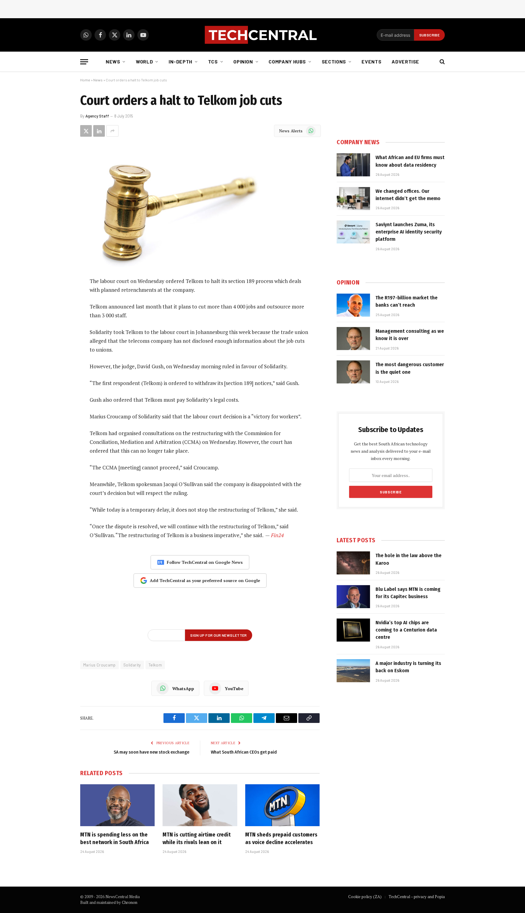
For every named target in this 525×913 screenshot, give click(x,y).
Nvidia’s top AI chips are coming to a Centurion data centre (406, 630)
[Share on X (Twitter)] (86, 131)
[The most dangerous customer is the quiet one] (353, 371)
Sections (334, 61)
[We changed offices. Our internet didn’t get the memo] (353, 198)
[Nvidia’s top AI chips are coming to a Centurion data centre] (353, 630)
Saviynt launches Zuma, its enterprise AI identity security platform (409, 232)
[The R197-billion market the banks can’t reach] (353, 305)
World (144, 61)
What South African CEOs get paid (244, 752)
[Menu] (84, 62)
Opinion (243, 61)
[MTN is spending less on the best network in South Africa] (117, 805)
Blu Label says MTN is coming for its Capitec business (408, 593)
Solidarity (132, 665)
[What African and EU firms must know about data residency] (353, 164)
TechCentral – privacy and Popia (417, 896)
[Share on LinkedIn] (99, 131)
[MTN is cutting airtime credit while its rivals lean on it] (200, 805)
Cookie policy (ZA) (365, 896)
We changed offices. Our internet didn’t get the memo (408, 195)
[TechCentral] (262, 35)
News (113, 61)
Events (371, 61)
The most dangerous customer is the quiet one (410, 368)
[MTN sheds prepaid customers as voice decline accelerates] (282, 805)
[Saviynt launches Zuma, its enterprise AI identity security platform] (353, 232)
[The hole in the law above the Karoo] (353, 562)
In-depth (180, 61)
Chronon (129, 902)
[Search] (441, 62)
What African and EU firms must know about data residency (410, 161)
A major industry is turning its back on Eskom (408, 667)
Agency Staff (97, 116)
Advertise (405, 61)
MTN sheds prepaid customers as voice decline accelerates (281, 838)
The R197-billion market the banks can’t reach (406, 301)
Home (85, 80)
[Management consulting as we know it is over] (353, 338)
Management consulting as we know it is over (410, 335)
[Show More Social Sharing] (112, 131)
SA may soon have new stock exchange (151, 752)
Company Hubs (287, 61)
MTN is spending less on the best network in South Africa (114, 838)
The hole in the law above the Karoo (408, 559)
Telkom (155, 665)
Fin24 (277, 535)
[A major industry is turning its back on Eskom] (353, 670)
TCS (213, 61)
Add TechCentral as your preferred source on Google (205, 580)
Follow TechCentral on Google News (205, 562)
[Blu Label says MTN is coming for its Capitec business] (353, 596)
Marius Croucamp (99, 665)
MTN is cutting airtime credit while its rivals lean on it (197, 838)
